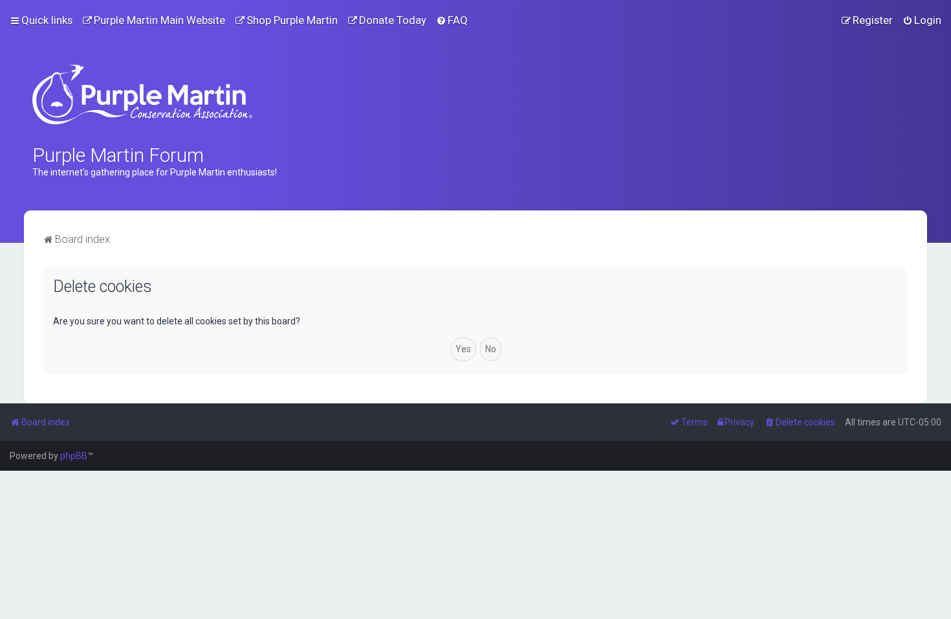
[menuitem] (153, 20)
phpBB (73, 456)
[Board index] (142, 94)
